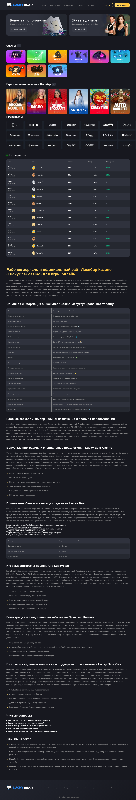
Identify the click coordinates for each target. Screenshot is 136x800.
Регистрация (122, 5)
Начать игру (78, 29)
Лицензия (104, 788)
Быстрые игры (55, 5)
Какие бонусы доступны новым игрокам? (26, 723)
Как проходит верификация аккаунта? (24, 728)
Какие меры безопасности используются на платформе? (32, 731)
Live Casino (78, 788)
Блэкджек (67, 788)
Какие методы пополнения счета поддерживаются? (30, 726)
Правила (95, 788)
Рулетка (58, 788)
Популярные (68, 5)
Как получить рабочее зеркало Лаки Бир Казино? (29, 720)
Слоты (44, 5)
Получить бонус (16, 29)
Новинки (80, 5)
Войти (108, 5)
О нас (87, 788)
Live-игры (91, 5)
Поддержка (115, 788)
